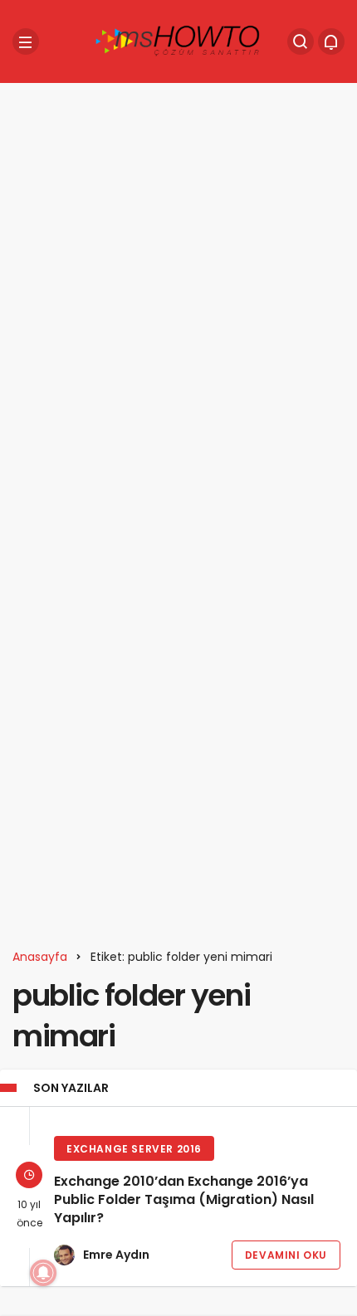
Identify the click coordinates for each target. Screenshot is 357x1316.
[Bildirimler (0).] (331, 41)
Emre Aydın (116, 1254)
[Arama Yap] (300, 41)
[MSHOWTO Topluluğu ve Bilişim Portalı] (178, 40)
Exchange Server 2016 (134, 1149)
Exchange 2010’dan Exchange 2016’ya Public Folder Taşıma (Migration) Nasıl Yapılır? (184, 1200)
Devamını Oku (286, 1255)
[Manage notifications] (43, 1273)
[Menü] (25, 41)
